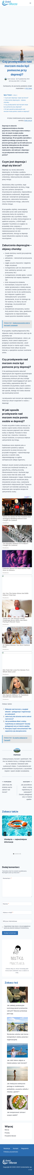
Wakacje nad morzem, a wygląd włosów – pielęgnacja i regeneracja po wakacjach (18, 711)
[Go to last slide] (4, 834)
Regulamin (25, 1148)
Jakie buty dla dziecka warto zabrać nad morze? (7, 787)
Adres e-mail (8, 912)
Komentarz (7, 878)
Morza (7, 1130)
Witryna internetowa (10, 921)
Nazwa (6, 904)
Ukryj (14, 95)
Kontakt (15, 1148)
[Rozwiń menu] (30, 3)
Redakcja (7, 1148)
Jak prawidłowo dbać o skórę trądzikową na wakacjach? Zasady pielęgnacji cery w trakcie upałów (17, 723)
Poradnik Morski (10, 1136)
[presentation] (17, 826)
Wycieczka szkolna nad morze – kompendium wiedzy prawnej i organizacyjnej (18, 1036)
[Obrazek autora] (6, 79)
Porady (24, 81)
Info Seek (28, 88)
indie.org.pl (28, 120)
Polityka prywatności (11, 1152)
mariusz (13, 79)
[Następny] (29, 834)
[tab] (13, 853)
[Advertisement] (17, 24)
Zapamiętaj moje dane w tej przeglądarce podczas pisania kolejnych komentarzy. (17, 927)
